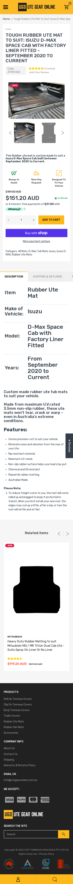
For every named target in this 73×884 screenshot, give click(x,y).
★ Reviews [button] (69, 445)
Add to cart (51, 219)
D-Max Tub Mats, (39, 251)
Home (6, 19)
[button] (36, 68)
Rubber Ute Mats (22, 254)
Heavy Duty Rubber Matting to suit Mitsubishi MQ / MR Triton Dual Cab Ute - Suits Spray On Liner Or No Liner (35, 646)
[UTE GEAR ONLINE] (36, 6)
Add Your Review (39, 72)
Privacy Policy (46, 854)
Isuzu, (52, 251)
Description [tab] (14, 276)
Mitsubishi (14, 636)
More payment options (36, 241)
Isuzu (8, 29)
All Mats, (23, 251)
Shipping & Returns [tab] (47, 276)
